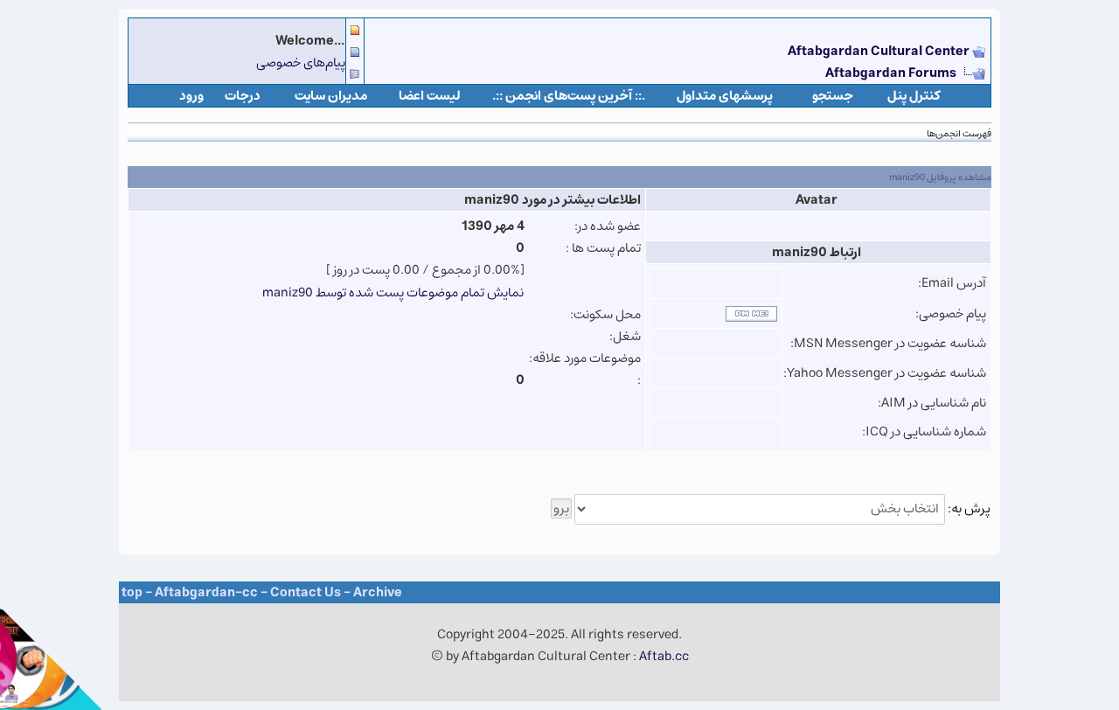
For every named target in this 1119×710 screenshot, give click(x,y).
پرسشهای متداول (725, 96)
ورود (191, 96)
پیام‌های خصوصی (300, 62)
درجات (243, 96)
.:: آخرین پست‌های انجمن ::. (568, 96)
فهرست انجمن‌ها (959, 133)
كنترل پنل (914, 96)
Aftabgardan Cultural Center (880, 51)
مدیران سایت (331, 96)
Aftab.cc (664, 656)
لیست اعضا (430, 96)
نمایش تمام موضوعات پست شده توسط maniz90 (393, 292)
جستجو (832, 96)
